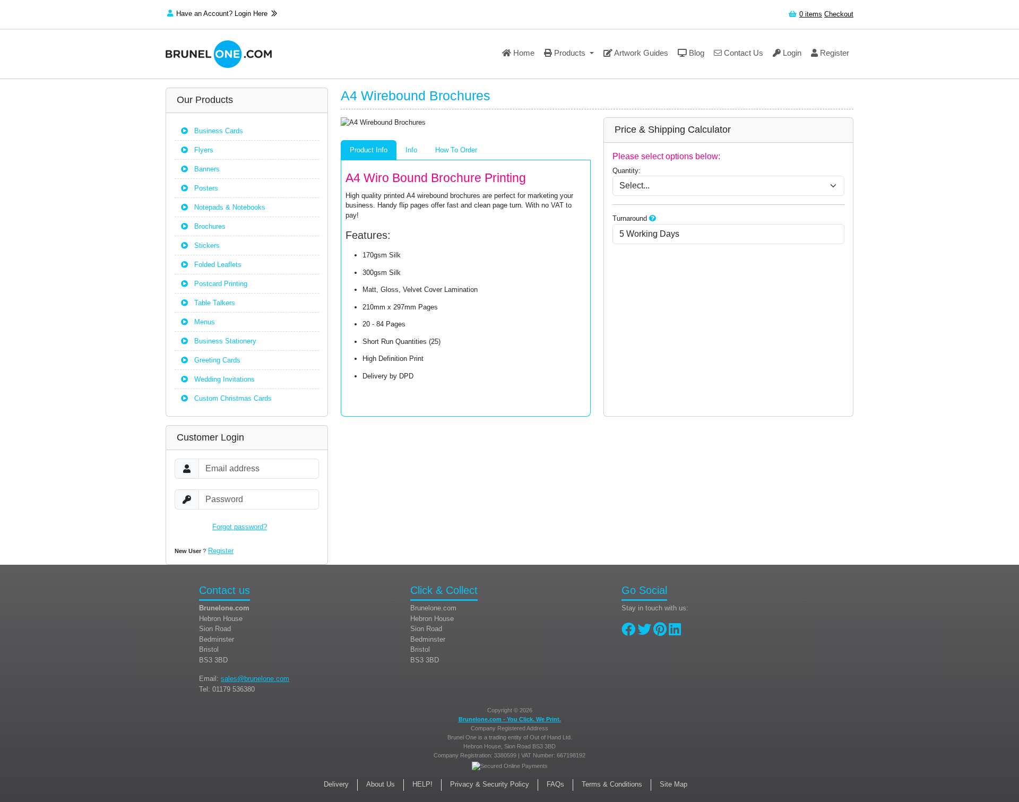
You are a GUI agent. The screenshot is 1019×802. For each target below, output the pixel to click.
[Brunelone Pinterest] (660, 632)
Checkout (838, 14)
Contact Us (742, 52)
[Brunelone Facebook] (628, 632)
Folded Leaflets (216, 265)
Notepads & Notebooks (228, 207)
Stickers (206, 245)
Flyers (202, 150)
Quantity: (626, 171)
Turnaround (629, 218)
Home (522, 52)
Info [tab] (411, 150)
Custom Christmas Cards (232, 398)
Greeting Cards (216, 360)
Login (791, 52)
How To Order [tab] (456, 150)
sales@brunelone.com (255, 679)
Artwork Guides (640, 52)
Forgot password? (239, 527)
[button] (569, 54)
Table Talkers (213, 303)
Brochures (209, 226)
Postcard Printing (219, 284)
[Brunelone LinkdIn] (675, 632)
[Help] (652, 218)
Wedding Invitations (223, 379)
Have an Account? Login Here (223, 14)
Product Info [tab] (368, 150)
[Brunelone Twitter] (644, 632)
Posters (205, 188)
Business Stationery (224, 341)
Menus (203, 322)
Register (833, 52)
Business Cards (217, 131)
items (810, 14)
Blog (695, 52)
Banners (206, 169)
